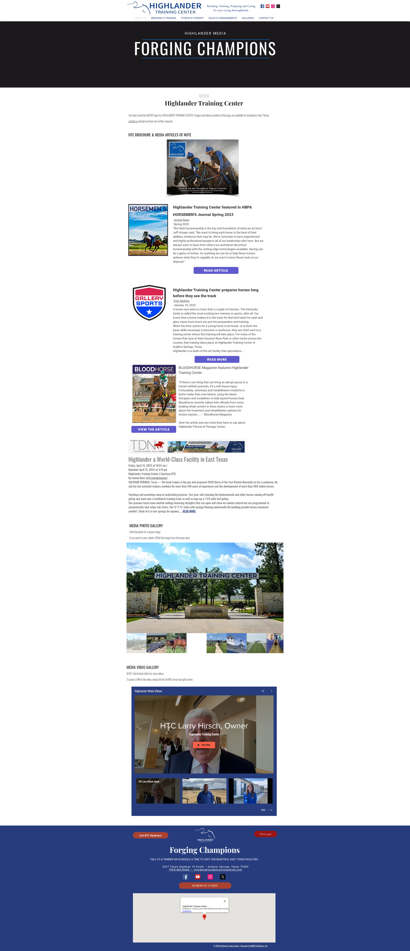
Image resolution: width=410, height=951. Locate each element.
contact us (133, 121)
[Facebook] (262, 6)
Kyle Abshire (181, 301)
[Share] (262, 691)
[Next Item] (278, 588)
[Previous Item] (132, 588)
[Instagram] (273, 6)
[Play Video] (158, 791)
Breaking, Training (218, 6)
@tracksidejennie (157, 478)
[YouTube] (267, 6)
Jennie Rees (181, 220)
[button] (192, 18)
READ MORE (189, 511)
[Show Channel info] (270, 691)
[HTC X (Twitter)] (278, 6)
